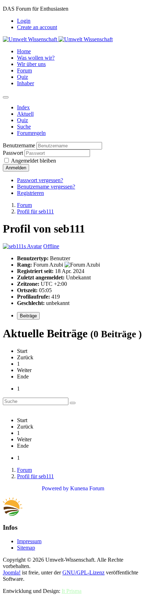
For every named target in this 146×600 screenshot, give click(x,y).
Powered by (55, 488)
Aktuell (25, 114)
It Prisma (72, 591)
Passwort (13, 153)
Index (23, 107)
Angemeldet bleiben (33, 161)
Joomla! (12, 572)
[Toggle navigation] (6, 97)
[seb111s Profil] (22, 246)
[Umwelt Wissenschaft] (58, 39)
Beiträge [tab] (28, 315)
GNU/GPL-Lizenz (83, 572)
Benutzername (19, 145)
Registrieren (30, 193)
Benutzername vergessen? (46, 187)
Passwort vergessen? (40, 180)
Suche (24, 127)
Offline (51, 246)
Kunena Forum (87, 488)
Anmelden (16, 167)
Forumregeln (31, 133)
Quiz (22, 120)
